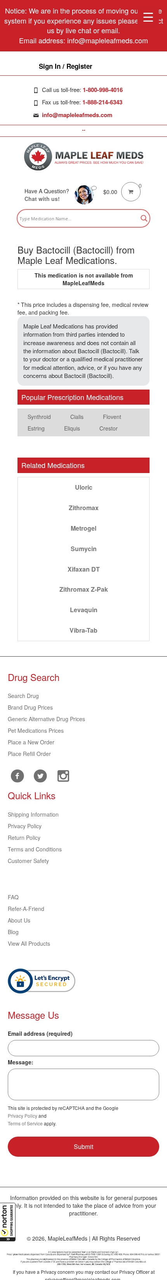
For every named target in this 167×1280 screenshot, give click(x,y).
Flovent (112, 416)
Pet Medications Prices (36, 730)
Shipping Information (33, 814)
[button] (8, 1222)
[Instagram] (63, 774)
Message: (20, 1062)
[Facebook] (17, 775)
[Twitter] (40, 774)
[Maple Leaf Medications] (83, 156)
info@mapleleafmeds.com (77, 115)
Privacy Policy (25, 826)
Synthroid (39, 416)
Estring (36, 428)
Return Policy (24, 837)
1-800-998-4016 (103, 89)
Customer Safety (28, 861)
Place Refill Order (29, 753)
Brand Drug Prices (30, 707)
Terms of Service (25, 1123)
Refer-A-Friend (26, 908)
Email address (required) (40, 1033)
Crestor (108, 428)
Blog (13, 932)
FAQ (13, 897)
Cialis (77, 416)
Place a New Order (31, 742)
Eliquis (72, 428)
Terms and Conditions (35, 849)
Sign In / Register (65, 66)
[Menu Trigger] (148, 16)
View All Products (29, 943)
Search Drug (23, 696)
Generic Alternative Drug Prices (46, 719)
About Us (19, 920)
